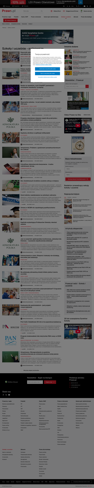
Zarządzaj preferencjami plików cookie (47, 77)
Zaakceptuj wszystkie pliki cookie (47, 69)
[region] (47, 65)
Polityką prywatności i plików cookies (44, 64)
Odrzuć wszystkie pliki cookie (47, 73)
